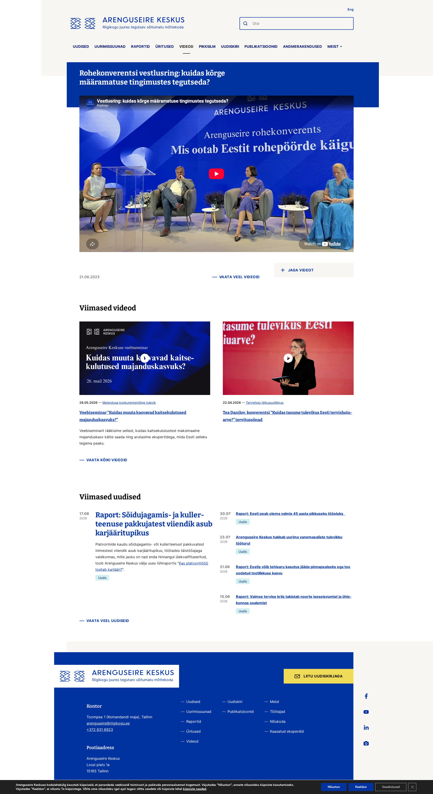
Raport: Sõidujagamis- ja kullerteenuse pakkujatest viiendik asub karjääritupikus (153, 524)
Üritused (164, 46)
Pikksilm (207, 46)
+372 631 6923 (100, 729)
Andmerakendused (302, 46)
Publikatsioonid (261, 46)
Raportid (140, 46)
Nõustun (334, 787)
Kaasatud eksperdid (287, 731)
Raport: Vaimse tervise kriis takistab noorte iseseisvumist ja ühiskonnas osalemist (293, 599)
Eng (351, 9)
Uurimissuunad (110, 46)
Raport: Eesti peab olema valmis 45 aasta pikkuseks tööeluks (290, 513)
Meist (333, 46)
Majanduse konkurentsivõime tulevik (129, 402)
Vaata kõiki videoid (106, 460)
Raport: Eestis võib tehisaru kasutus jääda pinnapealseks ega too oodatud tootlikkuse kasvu (293, 570)
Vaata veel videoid (239, 277)
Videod (186, 46)
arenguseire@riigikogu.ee (108, 723)
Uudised (81, 46)
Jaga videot (301, 270)
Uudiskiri (230, 46)
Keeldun (361, 787)
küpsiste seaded (194, 789)
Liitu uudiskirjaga (323, 676)
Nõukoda (278, 721)
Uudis (102, 578)
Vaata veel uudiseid (107, 620)
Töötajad (277, 711)
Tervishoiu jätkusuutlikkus (264, 402)
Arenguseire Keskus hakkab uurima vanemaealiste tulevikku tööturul (289, 540)
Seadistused (391, 787)
